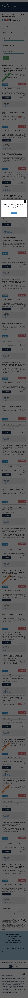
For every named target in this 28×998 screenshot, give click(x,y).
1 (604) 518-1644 (6, 104)
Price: (8, 26)
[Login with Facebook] (3, 21)
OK (14, 213)
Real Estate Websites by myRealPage (14, 964)
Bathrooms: (8, 38)
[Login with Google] (6, 21)
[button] (3, 948)
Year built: (8, 45)
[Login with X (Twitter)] (10, 21)
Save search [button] (6, 58)
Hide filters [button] (21, 58)
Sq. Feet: (8, 51)
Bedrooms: (7, 32)
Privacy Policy (23, 962)
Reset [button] (13, 58)
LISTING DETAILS (6, 97)
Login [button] (16, 20)
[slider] (3, 28)
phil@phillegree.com (7, 106)
